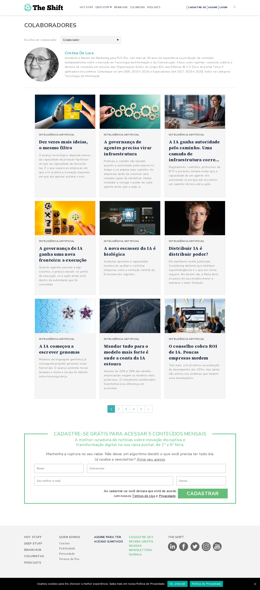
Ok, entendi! (177, 583)
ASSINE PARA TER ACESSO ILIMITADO (108, 539)
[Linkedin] (173, 550)
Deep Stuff (33, 544)
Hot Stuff (33, 537)
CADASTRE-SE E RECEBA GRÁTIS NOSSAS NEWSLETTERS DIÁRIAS (141, 545)
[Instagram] (206, 550)
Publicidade (67, 548)
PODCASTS (153, 7)
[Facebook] (184, 550)
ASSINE (212, 7)
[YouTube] (217, 550)
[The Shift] (43, 7)
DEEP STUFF (102, 7)
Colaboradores (50, 25)
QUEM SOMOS (69, 537)
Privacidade (167, 496)
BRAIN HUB (121, 7)
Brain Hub (32, 550)
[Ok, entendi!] (255, 584)
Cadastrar (203, 493)
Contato (64, 543)
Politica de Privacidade (206, 583)
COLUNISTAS (137, 7)
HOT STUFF (86, 7)
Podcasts (32, 563)
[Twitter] (195, 550)
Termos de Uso (143, 496)
